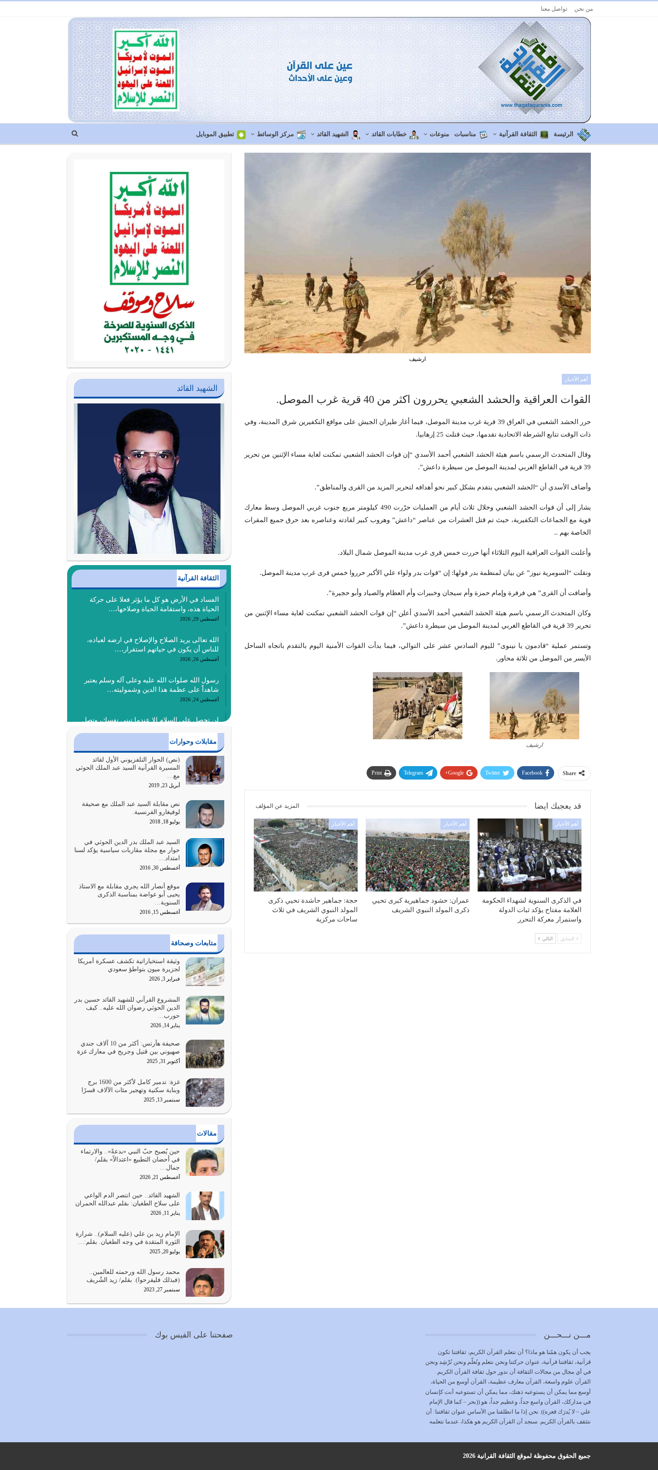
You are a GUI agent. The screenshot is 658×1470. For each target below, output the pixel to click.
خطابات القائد (389, 134)
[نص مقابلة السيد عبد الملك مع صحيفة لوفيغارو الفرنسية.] (205, 814)
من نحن (583, 8)
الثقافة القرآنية (518, 134)
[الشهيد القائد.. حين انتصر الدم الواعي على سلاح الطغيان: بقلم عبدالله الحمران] (205, 1205)
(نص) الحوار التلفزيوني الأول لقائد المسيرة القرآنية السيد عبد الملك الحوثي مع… (128, 767)
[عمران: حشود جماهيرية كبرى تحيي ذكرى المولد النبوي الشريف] (418, 855)
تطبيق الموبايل (215, 134)
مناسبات (465, 134)
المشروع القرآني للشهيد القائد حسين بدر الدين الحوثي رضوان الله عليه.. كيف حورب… (127, 1007)
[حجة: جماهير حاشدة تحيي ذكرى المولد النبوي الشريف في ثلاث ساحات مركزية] (306, 855)
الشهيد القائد (333, 134)
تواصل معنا (554, 8)
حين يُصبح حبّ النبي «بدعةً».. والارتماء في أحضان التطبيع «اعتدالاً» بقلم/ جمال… (130, 1159)
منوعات (439, 134)
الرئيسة (563, 134)
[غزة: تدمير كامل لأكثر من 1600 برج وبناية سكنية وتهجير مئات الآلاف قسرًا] (205, 1092)
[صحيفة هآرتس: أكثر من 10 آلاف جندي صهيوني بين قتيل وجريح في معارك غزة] (205, 1054)
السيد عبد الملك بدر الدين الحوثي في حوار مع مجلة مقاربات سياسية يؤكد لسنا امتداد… (127, 850)
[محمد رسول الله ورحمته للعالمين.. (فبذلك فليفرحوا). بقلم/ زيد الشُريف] (205, 1282)
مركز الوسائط (275, 134)
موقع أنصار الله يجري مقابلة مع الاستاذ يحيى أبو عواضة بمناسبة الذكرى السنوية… (129, 894)
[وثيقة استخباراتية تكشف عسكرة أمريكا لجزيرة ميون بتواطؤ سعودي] (205, 971)
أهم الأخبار (576, 379)
